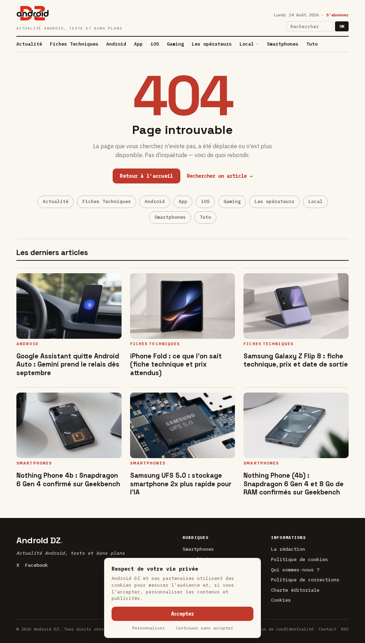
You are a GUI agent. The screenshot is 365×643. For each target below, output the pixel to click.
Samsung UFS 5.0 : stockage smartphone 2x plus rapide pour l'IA (180, 483)
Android (116, 44)
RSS (345, 629)
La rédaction (288, 549)
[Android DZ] (32, 13)
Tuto (312, 44)
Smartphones (282, 44)
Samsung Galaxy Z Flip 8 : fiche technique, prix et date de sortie (295, 360)
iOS (154, 44)
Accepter (182, 614)
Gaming (175, 44)
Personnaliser (148, 628)
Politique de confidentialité (279, 629)
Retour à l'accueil (146, 176)
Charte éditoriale (295, 590)
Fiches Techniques (74, 44)
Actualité (29, 44)
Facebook (36, 565)
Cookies (281, 600)
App (138, 44)
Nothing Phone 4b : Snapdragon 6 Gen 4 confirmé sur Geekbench (68, 479)
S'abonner (337, 14)
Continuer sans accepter (204, 628)
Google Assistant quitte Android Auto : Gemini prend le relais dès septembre (67, 364)
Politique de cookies (299, 559)
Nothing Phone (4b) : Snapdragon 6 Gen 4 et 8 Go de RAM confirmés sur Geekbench (293, 483)
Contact (327, 629)
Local (247, 44)
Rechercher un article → (219, 176)
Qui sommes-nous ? (295, 569)
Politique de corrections (305, 579)
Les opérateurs (212, 44)
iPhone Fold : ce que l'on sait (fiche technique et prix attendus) (176, 364)
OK (341, 26)
